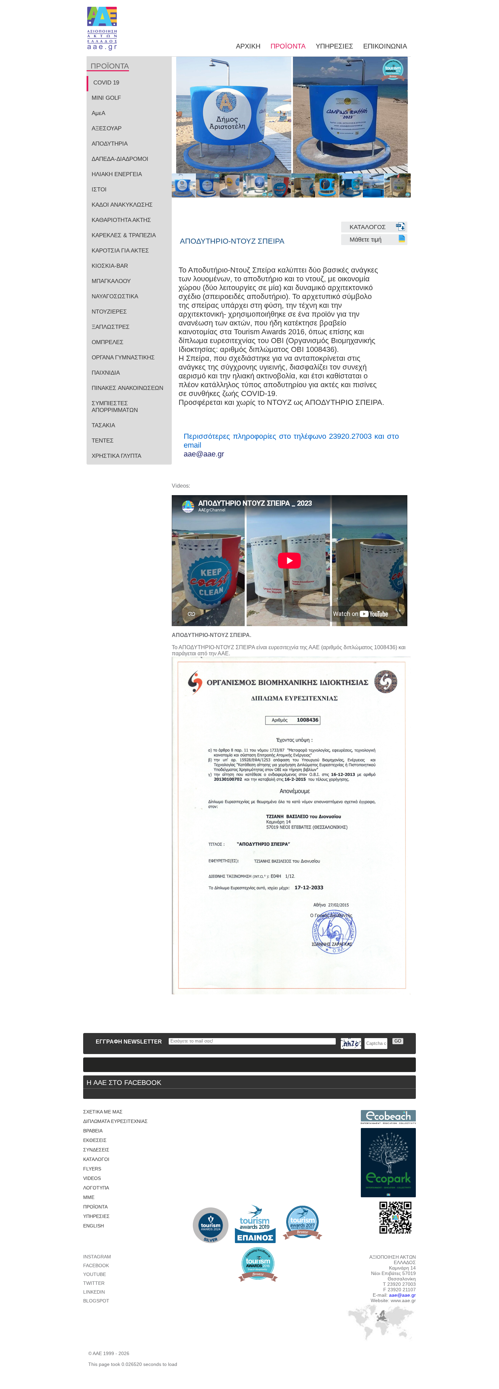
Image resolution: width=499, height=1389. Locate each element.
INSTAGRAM (97, 1256)
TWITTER (94, 1283)
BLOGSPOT (96, 1300)
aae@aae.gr (204, 454)
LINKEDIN (94, 1292)
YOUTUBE (94, 1274)
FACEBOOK (96, 1265)
